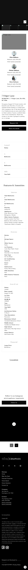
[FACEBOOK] (3, 465)
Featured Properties (7, 478)
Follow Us (14, 402)
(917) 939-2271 (17, 59)
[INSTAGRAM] (9, 465)
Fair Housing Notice (6, 514)
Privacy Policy (17, 564)
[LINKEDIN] (14, 465)
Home (3, 474)
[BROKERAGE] (20, 465)
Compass (14, 523)
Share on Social (14, 128)
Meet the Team (6, 476)
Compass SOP (5, 518)
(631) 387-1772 (17, 72)
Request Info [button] (14, 123)
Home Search (5, 480)
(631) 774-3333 (17, 84)
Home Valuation (6, 483)
